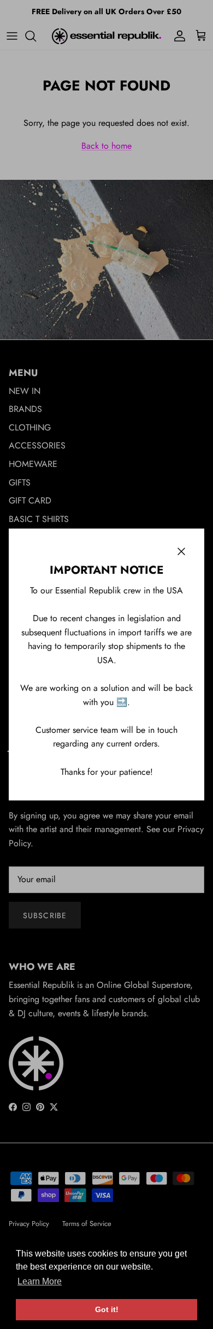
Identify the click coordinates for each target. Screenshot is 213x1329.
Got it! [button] (107, 1309)
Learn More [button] (39, 1281)
